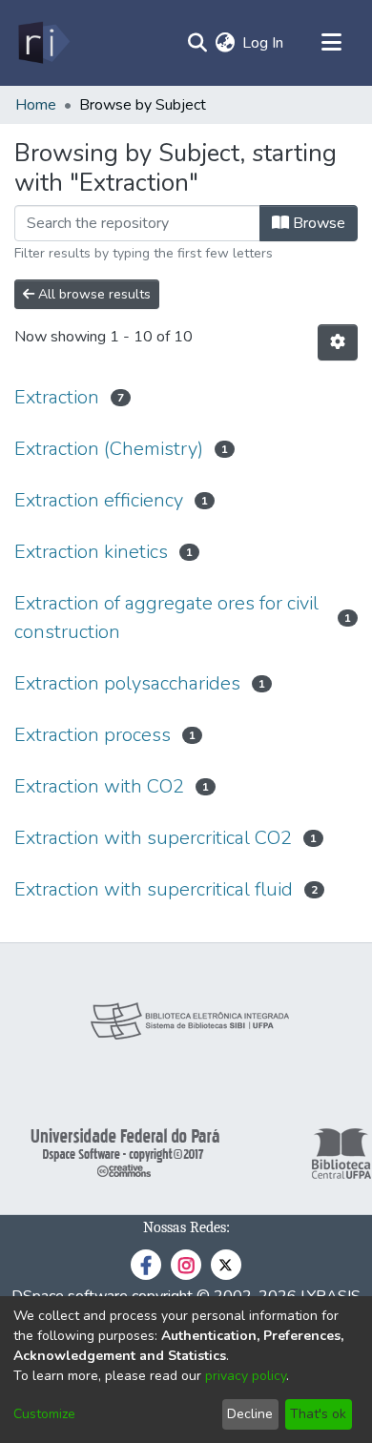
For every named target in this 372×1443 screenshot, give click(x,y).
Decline (250, 1414)
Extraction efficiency (98, 500)
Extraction (56, 397)
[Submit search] (197, 42)
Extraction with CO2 (99, 786)
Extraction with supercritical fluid (153, 889)
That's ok (318, 1414)
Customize (44, 1414)
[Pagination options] (338, 342)
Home (35, 104)
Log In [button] (263, 42)
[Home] (42, 43)
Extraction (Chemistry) (108, 449)
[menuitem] (225, 42)
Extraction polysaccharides (127, 683)
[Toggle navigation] (331, 43)
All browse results (92, 294)
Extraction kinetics (91, 552)
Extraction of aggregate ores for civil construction (166, 617)
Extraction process (92, 735)
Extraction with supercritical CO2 (153, 838)
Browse (317, 223)
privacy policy (245, 1376)
